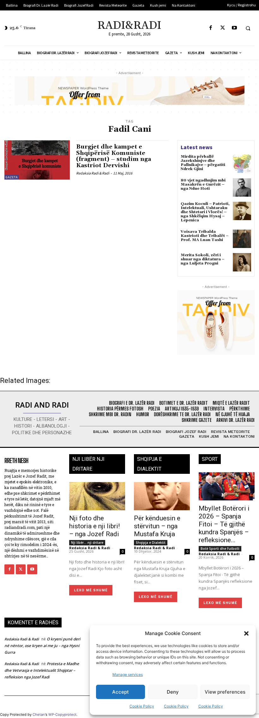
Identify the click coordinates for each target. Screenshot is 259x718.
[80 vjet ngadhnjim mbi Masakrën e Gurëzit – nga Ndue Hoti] (242, 187)
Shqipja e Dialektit (151, 542)
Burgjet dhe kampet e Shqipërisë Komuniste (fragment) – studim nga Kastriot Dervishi (113, 156)
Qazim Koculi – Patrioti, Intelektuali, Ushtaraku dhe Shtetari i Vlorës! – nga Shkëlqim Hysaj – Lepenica (205, 212)
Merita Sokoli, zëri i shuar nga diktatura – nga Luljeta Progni (202, 259)
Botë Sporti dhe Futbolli (220, 548)
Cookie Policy (142, 706)
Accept (120, 692)
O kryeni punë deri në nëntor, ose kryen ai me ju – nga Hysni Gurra (42, 645)
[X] (222, 28)
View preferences (225, 692)
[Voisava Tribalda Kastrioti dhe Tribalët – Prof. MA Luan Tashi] (242, 239)
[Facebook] (211, 28)
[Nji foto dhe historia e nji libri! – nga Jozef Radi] (97, 496)
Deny (173, 692)
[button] (246, 633)
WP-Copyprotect (62, 714)
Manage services (127, 674)
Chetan (39, 714)
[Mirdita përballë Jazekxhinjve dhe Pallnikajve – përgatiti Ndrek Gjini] (242, 164)
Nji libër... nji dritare (87, 542)
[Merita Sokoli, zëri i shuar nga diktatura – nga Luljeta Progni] (242, 262)
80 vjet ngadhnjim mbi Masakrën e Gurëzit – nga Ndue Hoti (203, 184)
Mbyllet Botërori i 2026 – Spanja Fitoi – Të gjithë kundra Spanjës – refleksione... (224, 524)
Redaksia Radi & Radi (92, 173)
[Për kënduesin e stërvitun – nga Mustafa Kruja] (162, 496)
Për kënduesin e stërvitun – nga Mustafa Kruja (157, 526)
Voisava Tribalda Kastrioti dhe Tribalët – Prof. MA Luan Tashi (204, 235)
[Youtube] (234, 28)
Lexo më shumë (91, 590)
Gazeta (12, 177)
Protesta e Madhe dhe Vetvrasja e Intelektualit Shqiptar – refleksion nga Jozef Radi (41, 670)
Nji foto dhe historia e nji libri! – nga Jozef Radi (94, 526)
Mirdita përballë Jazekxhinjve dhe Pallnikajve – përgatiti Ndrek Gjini (203, 163)
